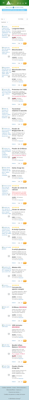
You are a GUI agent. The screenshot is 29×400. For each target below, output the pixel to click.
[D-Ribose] (7, 312)
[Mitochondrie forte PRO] (7, 73)
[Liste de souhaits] (20, 3)
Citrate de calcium (18, 209)
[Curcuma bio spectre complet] (7, 291)
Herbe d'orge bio (18, 168)
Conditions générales (7, 387)
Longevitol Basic (18, 28)
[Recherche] (18, 3)
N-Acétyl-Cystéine (18, 229)
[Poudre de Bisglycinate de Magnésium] (7, 134)
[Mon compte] (23, 2)
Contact (14, 387)
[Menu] (3, 2)
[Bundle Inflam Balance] (7, 350)
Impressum (19, 389)
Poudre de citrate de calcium (19, 189)
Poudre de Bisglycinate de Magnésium (17, 130)
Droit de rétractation (21, 387)
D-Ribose (19, 307)
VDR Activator (17, 326)
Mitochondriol (17, 50)
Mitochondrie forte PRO (19, 70)
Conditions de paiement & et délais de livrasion (14, 394)
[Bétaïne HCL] (7, 272)
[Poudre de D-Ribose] (7, 154)
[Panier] (26, 3)
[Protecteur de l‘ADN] (7, 95)
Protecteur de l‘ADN (19, 89)
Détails (13, 43)
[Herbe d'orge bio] (7, 173)
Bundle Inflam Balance (19, 346)
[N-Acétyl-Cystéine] (7, 233)
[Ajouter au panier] (25, 43)
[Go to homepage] (10, 3)
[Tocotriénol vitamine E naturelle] (7, 114)
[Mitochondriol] (7, 53)
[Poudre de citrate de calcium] (7, 191)
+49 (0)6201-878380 (18, 7)
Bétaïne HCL (16, 267)
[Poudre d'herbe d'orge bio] (7, 371)
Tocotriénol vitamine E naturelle (19, 110)
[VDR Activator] (7, 330)
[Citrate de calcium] (7, 213)
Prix (2, 19)
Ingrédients (3, 22)
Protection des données (14, 392)
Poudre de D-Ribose (19, 148)
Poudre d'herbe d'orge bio (17, 367)
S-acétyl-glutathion (19, 249)
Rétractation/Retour (10, 389)
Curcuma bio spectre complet (18, 288)
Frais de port (21, 81)
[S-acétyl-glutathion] (7, 253)
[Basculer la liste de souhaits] (8, 35)
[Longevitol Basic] (7, 32)
